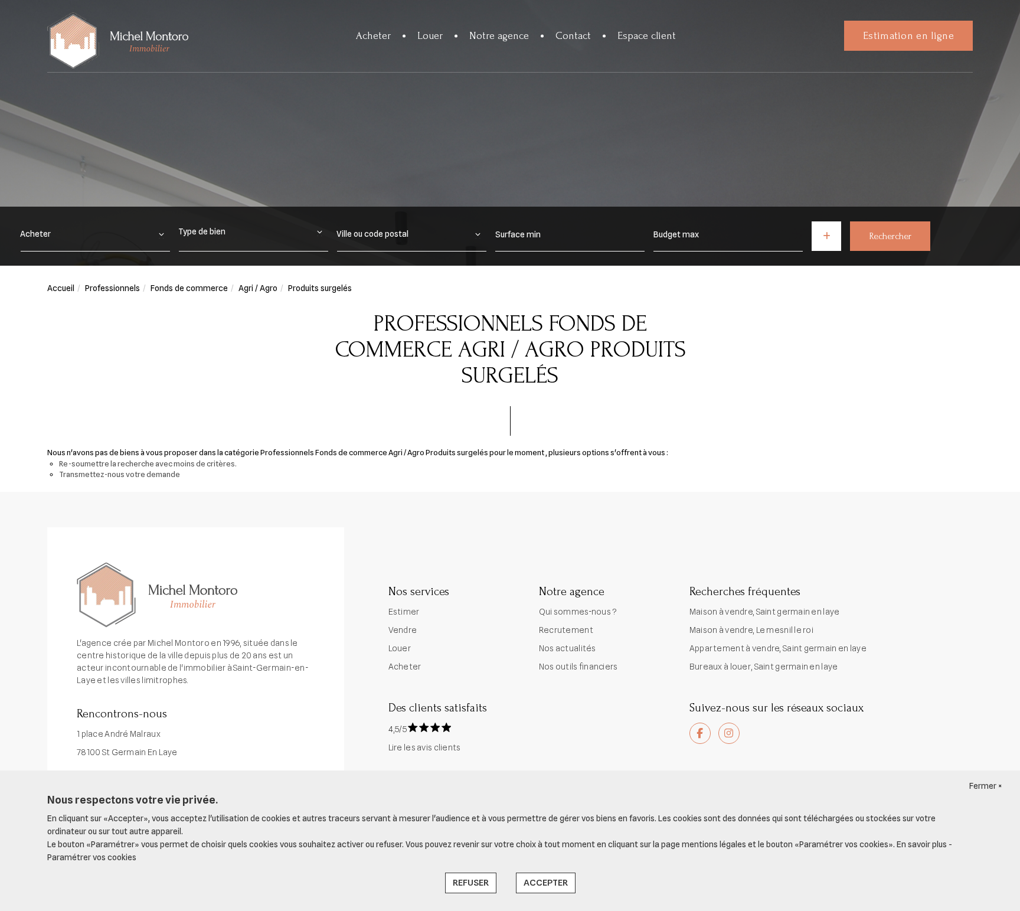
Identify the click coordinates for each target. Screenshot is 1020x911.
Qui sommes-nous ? (578, 611)
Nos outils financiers (578, 666)
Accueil (60, 288)
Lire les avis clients (424, 747)
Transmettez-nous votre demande (119, 474)
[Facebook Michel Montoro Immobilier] (700, 733)
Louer (430, 35)
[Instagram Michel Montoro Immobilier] (729, 733)
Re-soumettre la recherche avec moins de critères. (148, 463)
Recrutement (566, 630)
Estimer (404, 611)
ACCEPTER (546, 882)
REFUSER (471, 882)
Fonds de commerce (189, 288)
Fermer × (985, 786)
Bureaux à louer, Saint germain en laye (763, 666)
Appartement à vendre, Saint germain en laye (778, 648)
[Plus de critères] (826, 236)
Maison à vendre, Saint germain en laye (764, 611)
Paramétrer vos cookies (91, 857)
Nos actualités (567, 648)
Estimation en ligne (908, 35)
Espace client (646, 35)
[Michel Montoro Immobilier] (117, 41)
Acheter (373, 35)
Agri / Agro (257, 288)
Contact (573, 35)
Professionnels (112, 288)
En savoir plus (923, 844)
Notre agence (499, 35)
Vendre (402, 630)
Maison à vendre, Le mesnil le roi (751, 630)
